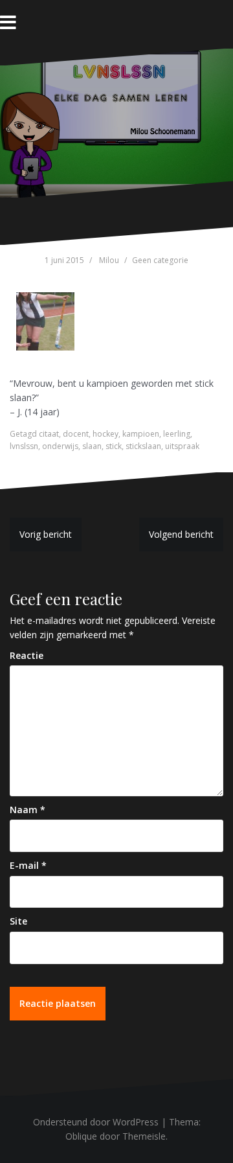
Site (18, 921)
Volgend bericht (181, 534)
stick (113, 446)
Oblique (81, 1136)
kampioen (140, 433)
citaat (49, 433)
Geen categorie (160, 260)
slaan (92, 446)
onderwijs (60, 446)
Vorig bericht (45, 534)
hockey (105, 433)
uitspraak (182, 446)
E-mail (28, 865)
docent (76, 433)
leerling (176, 433)
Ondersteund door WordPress (96, 1122)
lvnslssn (24, 446)
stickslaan (143, 446)
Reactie (26, 655)
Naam (27, 809)
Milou (109, 260)
